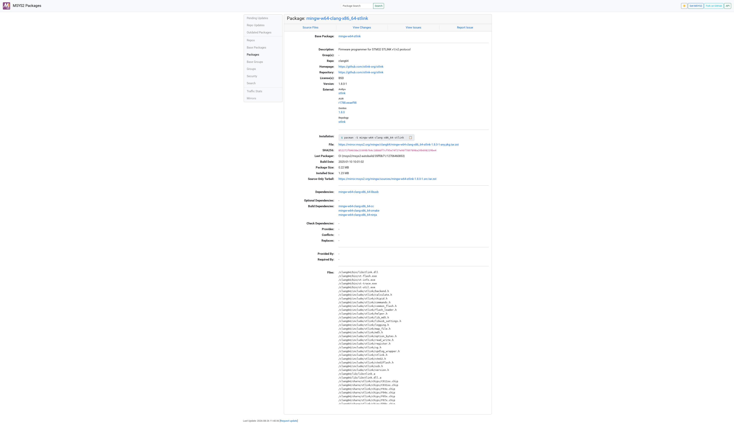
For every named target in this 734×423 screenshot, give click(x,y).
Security (252, 76)
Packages (253, 54)
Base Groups (255, 62)
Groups (251, 69)
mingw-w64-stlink (350, 36)
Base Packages (256, 47)
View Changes (362, 27)
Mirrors (251, 98)
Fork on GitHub (714, 5)
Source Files (310, 27)
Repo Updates (256, 25)
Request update (288, 420)
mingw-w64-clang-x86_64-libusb (358, 192)
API (728, 5)
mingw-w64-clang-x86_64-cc (356, 206)
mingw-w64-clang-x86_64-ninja (358, 215)
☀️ (684, 5)
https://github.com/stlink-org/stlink (361, 66)
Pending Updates (257, 18)
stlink (342, 93)
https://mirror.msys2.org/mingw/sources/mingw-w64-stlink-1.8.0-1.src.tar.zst (387, 179)
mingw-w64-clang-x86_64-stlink (337, 18)
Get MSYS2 (696, 5)
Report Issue (465, 27)
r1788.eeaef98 (347, 102)
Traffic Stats (254, 91)
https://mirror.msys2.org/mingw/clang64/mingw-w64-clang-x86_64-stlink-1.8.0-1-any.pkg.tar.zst (399, 144)
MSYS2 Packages (26, 6)
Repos (251, 40)
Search (378, 5)
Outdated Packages (259, 32)
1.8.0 (342, 112)
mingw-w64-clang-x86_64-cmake (359, 210)
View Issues (413, 27)
